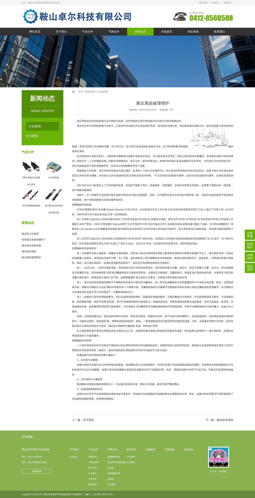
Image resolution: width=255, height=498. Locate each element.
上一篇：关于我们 (83, 419)
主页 (80, 91)
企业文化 (73, 457)
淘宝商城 (193, 31)
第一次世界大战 (85, 219)
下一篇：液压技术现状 (219, 419)
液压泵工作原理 (30, 233)
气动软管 (92, 479)
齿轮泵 (111, 468)
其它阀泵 (112, 484)
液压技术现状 (29, 251)
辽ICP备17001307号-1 (103, 494)
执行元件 (92, 468)
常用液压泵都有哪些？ (34, 239)
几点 (125, 330)
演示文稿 (77, 165)
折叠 (74, 204)
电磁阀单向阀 (114, 457)
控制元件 (92, 457)
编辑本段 (82, 204)
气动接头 (92, 473)
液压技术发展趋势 (31, 245)
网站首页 (34, 31)
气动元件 (87, 31)
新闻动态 (140, 31)
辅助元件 (92, 484)
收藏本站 (215, 2)
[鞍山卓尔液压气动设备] (78, 16)
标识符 (194, 170)
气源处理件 (93, 462)
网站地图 (203, 2)
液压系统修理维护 (31, 257)
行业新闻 (34, 126)
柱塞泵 (111, 479)
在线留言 (166, 31)
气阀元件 (114, 31)
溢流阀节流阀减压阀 (117, 462)
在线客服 (250, 234)
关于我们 (61, 31)
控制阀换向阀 (114, 473)
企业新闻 (32, 136)
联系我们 (228, 2)
